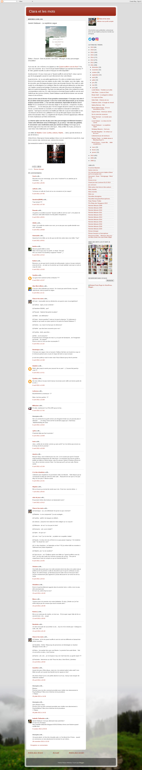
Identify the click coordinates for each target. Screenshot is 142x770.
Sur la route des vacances (100, 114)
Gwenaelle (35, 235)
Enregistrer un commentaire (39, 745)
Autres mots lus (93, 170)
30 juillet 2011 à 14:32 (39, 712)
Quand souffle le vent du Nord (68, 66)
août (93, 77)
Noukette (35, 624)
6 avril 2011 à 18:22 (38, 425)
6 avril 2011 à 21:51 (38, 481)
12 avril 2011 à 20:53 (38, 662)
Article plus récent (35, 753)
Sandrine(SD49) (37, 199)
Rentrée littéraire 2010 (95, 210)
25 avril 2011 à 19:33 (38, 680)
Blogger (81, 762)
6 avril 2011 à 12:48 (38, 360)
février (94, 150)
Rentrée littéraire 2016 (95, 224)
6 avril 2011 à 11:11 (38, 293)
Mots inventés (92, 191)
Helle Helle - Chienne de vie (100, 100)
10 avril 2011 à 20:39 (38, 606)
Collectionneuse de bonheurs (101, 136)
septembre (95, 75)
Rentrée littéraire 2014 (95, 219)
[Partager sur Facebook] (38, 167)
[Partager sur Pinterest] (40, 167)
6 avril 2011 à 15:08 (38, 399)
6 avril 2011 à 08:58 (38, 229)
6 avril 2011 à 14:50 (38, 385)
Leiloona (54, 133)
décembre (95, 67)
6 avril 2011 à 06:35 (38, 183)
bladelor (35, 366)
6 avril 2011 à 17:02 (38, 410)
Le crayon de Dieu (97, 97)
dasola (34, 454)
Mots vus (91, 194)
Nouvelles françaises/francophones (99, 198)
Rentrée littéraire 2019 (95, 228)
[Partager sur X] (37, 167)
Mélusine (35, 405)
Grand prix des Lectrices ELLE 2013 (99, 182)
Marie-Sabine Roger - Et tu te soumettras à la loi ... (101, 108)
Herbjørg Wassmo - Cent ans (100, 129)
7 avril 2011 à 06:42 (38, 491)
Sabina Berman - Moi (98, 105)
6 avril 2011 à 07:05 (38, 193)
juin (93, 82)
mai (93, 85)
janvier (94, 152)
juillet (94, 80)
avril (93, 87)
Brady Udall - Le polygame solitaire (102, 95)
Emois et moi (92, 180)
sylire (34, 431)
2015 (92, 55)
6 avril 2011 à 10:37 (38, 280)
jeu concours (92, 185)
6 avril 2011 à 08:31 (38, 217)
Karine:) (35, 611)
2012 (92, 62)
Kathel (34, 261)
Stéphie (60, 133)
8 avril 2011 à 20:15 (38, 579)
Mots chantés (92, 189)
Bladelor (39, 133)
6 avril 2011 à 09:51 (38, 240)
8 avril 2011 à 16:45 (38, 560)
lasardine (35, 668)
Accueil (56, 753)
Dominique (36, 349)
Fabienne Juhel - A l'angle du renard (103, 102)
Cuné (44, 133)
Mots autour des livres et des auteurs (99, 187)
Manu (34, 599)
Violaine (35, 566)
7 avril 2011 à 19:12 (38, 502)
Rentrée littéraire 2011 (95, 212)
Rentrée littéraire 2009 (95, 208)
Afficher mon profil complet (105, 21)
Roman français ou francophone (98, 233)
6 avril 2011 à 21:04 (38, 466)
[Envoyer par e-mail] (33, 167)
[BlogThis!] (35, 167)
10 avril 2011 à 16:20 (38, 593)
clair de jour (36, 497)
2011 (92, 65)
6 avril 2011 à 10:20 (38, 269)
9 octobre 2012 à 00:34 (39, 729)
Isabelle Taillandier (38, 718)
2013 (92, 60)
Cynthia (49, 133)
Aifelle (34, 223)
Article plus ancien (76, 753)
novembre (95, 70)
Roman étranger (39, 169)
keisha (34, 246)
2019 (92, 47)
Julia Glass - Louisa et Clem (100, 92)
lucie (34, 441)
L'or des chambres (38, 472)
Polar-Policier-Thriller (94, 201)
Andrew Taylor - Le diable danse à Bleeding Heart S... (102, 139)
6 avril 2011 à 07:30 (38, 204)
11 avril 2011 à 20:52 (38, 618)
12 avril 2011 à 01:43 (38, 631)
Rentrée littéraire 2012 (95, 215)
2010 (92, 155)
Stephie (34, 486)
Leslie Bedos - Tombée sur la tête (102, 90)
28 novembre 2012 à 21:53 (40, 741)
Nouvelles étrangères (94, 196)
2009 (92, 158)
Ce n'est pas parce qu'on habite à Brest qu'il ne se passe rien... (100, 173)
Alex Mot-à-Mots (37, 286)
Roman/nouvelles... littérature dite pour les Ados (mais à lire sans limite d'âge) (100, 236)
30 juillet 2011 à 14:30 (39, 696)
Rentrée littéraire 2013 (95, 217)
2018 (92, 50)
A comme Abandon (94, 168)
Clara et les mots (42, 11)
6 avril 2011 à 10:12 (38, 255)
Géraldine (35, 584)
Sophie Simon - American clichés (102, 111)
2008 (92, 160)
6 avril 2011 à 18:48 (38, 435)
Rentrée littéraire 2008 (95, 205)
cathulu (34, 188)
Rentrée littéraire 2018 (95, 226)
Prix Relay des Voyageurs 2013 (98, 203)
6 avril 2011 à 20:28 (38, 448)
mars (94, 147)
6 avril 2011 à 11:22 (38, 343)
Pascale (35, 210)
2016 (92, 52)
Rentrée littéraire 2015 (95, 222)
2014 (92, 57)
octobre (94, 72)
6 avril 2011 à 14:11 (38, 372)
